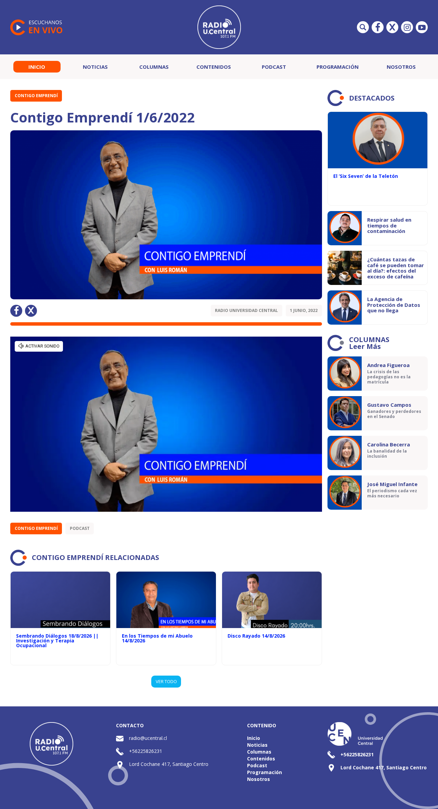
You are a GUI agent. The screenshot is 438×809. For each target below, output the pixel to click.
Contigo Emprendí (36, 96)
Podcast (274, 66)
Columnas (154, 66)
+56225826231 (145, 751)
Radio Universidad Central (246, 310)
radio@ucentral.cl (148, 738)
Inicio (36, 66)
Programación (338, 66)
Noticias (95, 66)
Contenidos (213, 66)
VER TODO (166, 681)
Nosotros (401, 66)
